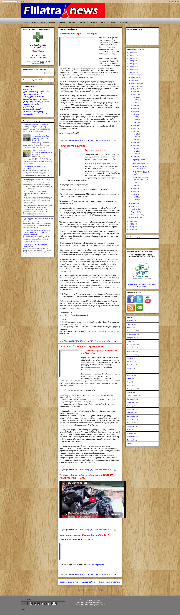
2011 (131, 221)
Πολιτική (130, 406)
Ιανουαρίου (135, 217)
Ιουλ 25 (135, 108)
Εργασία (130, 375)
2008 (131, 229)
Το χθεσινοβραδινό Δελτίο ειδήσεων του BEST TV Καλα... (141, 173)
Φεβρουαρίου (135, 215)
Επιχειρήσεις (131, 372)
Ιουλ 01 (135, 200)
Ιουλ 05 (135, 188)
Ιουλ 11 (135, 148)
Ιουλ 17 (135, 131)
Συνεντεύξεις (131, 416)
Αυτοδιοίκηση (131, 348)
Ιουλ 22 (135, 117)
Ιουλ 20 (135, 122)
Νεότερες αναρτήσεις (68, 582)
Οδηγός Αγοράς (132, 395)
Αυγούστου (135, 86)
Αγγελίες (130, 320)
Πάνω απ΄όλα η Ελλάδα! (72, 145)
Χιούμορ (130, 433)
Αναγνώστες (131, 331)
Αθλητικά (62, 22)
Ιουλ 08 (135, 156)
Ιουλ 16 (135, 134)
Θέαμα (129, 378)
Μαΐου (133, 206)
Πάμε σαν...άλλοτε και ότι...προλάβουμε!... (82, 346)
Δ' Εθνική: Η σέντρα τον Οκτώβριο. (78, 33)
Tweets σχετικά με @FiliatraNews (34, 80)
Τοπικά (43, 22)
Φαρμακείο (93, 22)
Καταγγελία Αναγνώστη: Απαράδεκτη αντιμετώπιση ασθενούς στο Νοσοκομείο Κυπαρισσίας (40, 137)
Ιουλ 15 (135, 137)
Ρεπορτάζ (72, 22)
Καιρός (103, 22)
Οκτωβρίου (135, 80)
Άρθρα (34, 22)
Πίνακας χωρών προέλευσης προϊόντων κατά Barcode (142, 285)
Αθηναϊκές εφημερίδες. (95, 565)
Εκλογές (129, 361)
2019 (131, 52)
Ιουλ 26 (135, 105)
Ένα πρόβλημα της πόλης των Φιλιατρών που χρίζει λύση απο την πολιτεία (37, 180)
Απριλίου (134, 209)
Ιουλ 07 (135, 183)
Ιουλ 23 (135, 114)
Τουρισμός (130, 426)
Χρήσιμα (83, 22)
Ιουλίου (133, 89)
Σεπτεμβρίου (135, 83)
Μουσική (130, 392)
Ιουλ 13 (135, 142)
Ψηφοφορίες (131, 436)
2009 (131, 227)
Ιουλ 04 (135, 191)
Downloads (130, 440)
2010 (131, 224)
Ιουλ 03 (135, 194)
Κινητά (129, 385)
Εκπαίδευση (131, 365)
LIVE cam (113, 22)
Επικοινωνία (124, 22)
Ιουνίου (133, 203)
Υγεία (129, 430)
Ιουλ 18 (135, 128)
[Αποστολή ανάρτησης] (115, 140)
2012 (131, 72)
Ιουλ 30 (135, 94)
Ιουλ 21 (135, 120)
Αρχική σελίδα (88, 582)
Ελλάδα (129, 368)
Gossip (129, 443)
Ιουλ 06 (135, 185)
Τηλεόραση (130, 419)
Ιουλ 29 (135, 97)
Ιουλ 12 (135, 145)
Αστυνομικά (131, 344)
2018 (131, 55)
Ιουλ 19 (135, 125)
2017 (131, 58)
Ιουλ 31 (135, 91)
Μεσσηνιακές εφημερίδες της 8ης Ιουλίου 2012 (84, 535)
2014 (131, 66)
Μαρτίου (134, 212)
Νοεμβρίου (135, 77)
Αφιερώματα (131, 351)
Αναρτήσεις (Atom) (95, 590)
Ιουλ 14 (135, 140)
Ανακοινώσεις (131, 334)
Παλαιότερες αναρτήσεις (110, 582)
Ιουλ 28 (135, 100)
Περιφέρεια (130, 402)
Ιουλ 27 (135, 103)
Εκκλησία (130, 358)
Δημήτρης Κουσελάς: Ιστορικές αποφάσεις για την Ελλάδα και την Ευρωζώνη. (38, 206)
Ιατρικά (129, 382)
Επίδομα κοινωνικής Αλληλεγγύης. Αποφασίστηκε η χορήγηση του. (42, 152)
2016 (131, 61)
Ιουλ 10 (135, 151)
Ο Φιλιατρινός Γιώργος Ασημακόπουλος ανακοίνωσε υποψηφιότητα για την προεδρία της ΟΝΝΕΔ (36, 232)
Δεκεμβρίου (135, 75)
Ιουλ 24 (135, 111)
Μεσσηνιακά (131, 389)
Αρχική (26, 22)
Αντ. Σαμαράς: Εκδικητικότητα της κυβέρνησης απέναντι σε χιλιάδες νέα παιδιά (35, 193)
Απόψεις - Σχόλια (132, 338)
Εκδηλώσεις (131, 355)
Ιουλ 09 (135, 154)
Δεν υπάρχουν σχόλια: (103, 140)
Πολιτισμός (130, 409)
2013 (131, 69)
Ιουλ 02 (135, 197)
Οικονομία (130, 399)
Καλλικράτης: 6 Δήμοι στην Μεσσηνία (36, 124)
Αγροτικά (52, 22)
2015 (131, 64)
